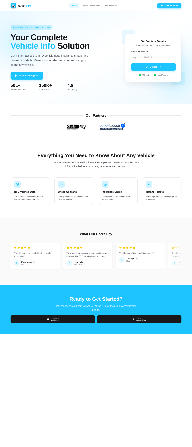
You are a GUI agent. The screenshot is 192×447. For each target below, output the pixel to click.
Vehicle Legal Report (91, 5)
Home (74, 5)
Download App (27, 75)
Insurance (109, 5)
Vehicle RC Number (139, 51)
